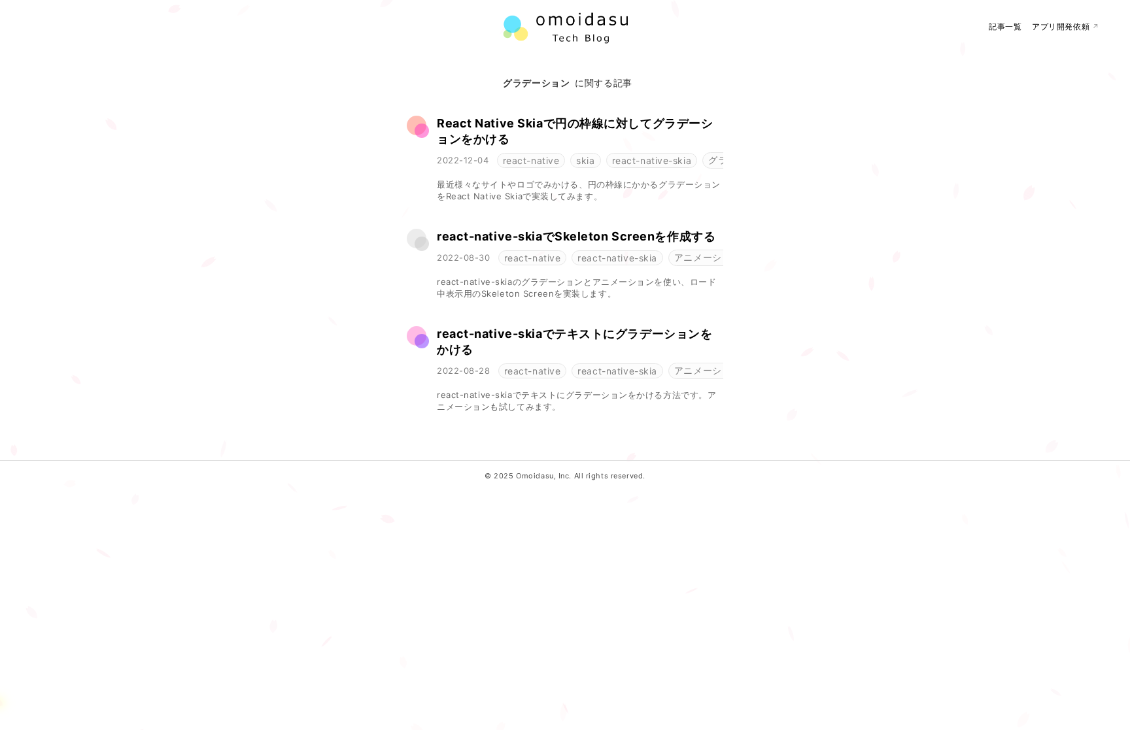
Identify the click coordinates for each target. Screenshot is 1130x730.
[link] (580, 131)
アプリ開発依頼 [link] (1065, 26)
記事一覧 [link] (1005, 26)
